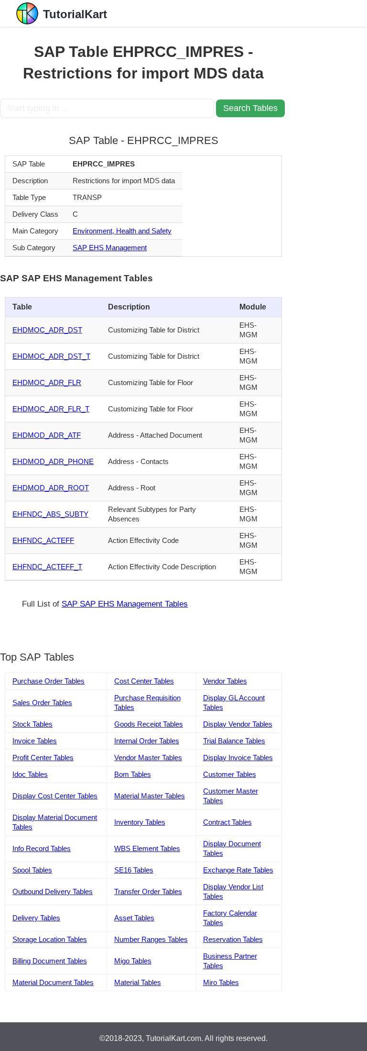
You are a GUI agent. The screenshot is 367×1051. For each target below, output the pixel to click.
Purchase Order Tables (48, 681)
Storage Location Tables (49, 939)
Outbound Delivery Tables (52, 891)
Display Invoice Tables (238, 757)
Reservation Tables (233, 939)
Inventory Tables (139, 822)
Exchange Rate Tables (238, 870)
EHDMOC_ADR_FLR (46, 382)
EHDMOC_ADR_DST (47, 330)
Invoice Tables (34, 741)
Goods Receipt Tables (148, 724)
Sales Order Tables (42, 702)
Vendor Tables (225, 681)
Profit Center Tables (43, 757)
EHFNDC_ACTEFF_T (47, 567)
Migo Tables (132, 961)
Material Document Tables (53, 982)
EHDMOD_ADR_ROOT (50, 488)
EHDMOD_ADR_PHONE (53, 461)
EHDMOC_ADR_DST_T (51, 356)
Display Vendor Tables (237, 724)
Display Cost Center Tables (54, 796)
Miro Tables (221, 982)
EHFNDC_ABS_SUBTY (50, 514)
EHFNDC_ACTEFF (43, 540)
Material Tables (137, 982)
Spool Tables (32, 870)
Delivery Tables (36, 918)
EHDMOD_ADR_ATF (46, 435)
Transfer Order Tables (148, 891)
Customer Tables (229, 774)
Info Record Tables (41, 848)
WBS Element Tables (147, 848)
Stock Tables (32, 724)
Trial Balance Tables (234, 741)
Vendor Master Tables (148, 757)
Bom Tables (132, 774)
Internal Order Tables (146, 741)
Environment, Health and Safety (122, 231)
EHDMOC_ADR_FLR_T (50, 409)
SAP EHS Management (110, 247)
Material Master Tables (149, 796)
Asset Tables (134, 918)
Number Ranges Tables (151, 939)
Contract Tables (227, 822)
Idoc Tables (30, 774)
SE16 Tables (133, 870)
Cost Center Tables (144, 681)
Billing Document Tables (49, 961)
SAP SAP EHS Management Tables (125, 603)
